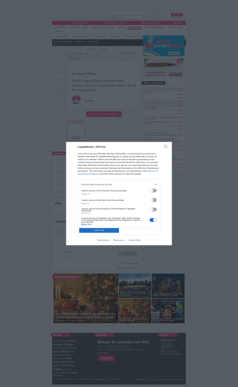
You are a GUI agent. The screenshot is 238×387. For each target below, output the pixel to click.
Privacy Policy (135, 240)
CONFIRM (99, 230)
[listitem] (119, 184)
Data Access (119, 240)
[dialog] (119, 193)
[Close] (166, 147)
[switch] (153, 190)
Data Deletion (103, 240)
